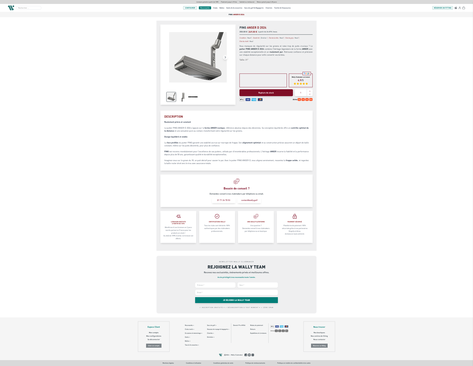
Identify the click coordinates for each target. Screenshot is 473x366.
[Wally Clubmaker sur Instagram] (253, 355)
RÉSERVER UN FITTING (442, 8)
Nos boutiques (319, 332)
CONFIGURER (190, 8)
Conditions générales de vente (223, 363)
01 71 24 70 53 (223, 200)
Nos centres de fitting (319, 336)
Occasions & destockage (193, 333)
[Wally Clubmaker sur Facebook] (246, 355)
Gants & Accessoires (234, 8)
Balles (222, 8)
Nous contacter (319, 339)
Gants (187, 337)
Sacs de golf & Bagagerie (254, 8)
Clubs (215, 8)
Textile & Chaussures (282, 8)
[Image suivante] (225, 57)
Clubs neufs (189, 329)
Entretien (210, 337)
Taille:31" (243, 60)
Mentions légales (168, 363)
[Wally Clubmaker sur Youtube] (249, 355)
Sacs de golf (211, 325)
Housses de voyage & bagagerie (218, 329)
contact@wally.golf (249, 200)
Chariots (269, 8)
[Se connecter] (459, 7)
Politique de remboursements (255, 363)
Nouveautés (205, 8)
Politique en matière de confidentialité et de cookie (293, 363)
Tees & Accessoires (192, 345)
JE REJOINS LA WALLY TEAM (236, 300)
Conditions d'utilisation (193, 363)
